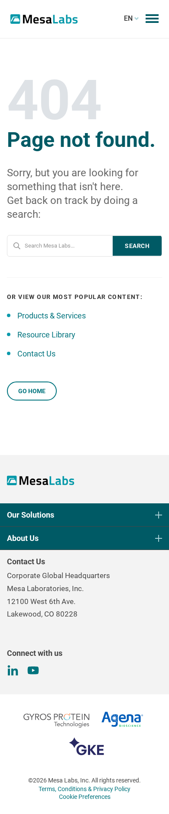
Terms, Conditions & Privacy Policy (84, 788)
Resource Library (46, 334)
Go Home (32, 391)
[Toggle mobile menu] (152, 18)
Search (137, 245)
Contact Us (36, 353)
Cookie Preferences (84, 796)
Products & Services (51, 315)
